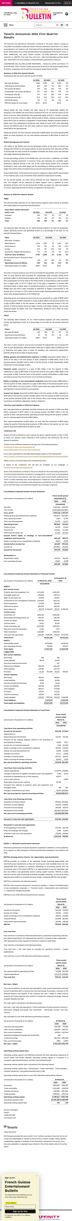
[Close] (37, 1176)
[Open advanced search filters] (62, 25)
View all (67, 3)
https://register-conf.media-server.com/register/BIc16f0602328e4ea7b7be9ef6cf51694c (36, 456)
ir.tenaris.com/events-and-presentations (18, 447)
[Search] (57, 25)
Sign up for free (20, 1211)
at (67, 465)
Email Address (11, 1203)
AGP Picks (6, 3)
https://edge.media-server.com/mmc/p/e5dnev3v (22, 450)
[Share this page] (67, 25)
